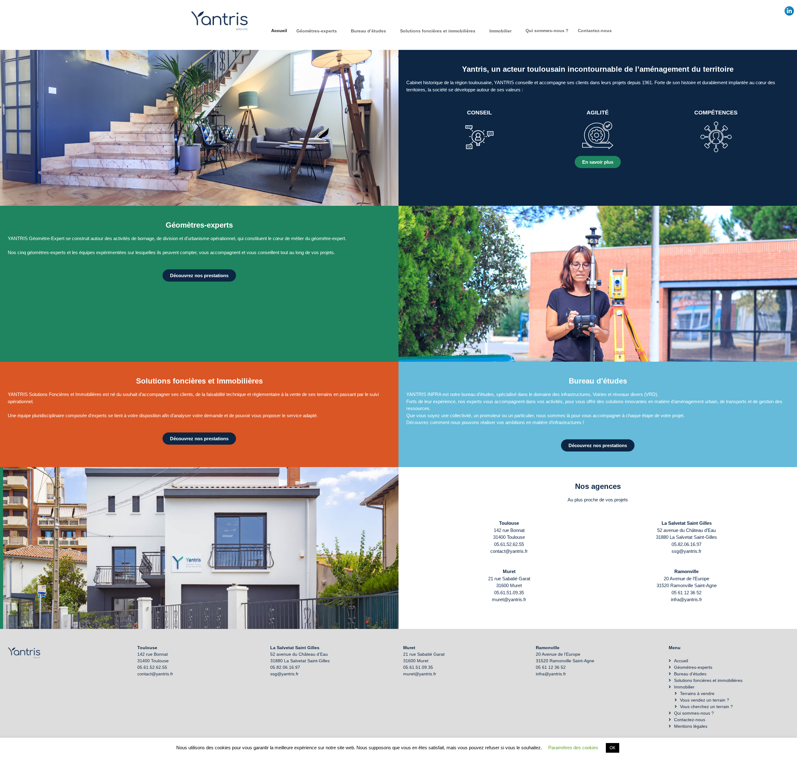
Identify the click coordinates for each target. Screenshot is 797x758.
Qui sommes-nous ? (547, 30)
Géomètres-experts (316, 30)
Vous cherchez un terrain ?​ (706, 706)
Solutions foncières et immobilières (437, 30)
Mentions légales (690, 726)
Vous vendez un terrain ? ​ (705, 700)
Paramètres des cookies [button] (573, 747)
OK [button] (612, 748)
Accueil (279, 30)
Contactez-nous (595, 30)
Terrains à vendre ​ (698, 693)
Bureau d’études (368, 30)
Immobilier (500, 30)
